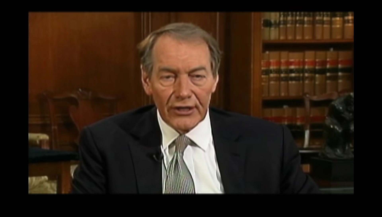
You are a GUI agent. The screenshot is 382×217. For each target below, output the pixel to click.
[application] (191, 108)
